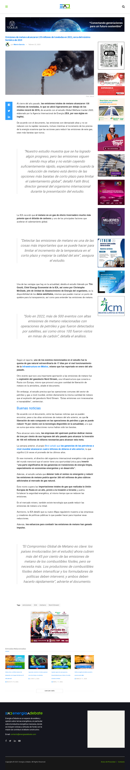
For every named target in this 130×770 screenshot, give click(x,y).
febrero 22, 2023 (34, 44)
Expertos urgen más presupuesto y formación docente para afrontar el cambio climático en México (61, 675)
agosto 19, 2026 (12, 682)
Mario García (19, 44)
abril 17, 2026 (58, 682)
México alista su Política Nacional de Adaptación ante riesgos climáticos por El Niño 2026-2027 (14, 675)
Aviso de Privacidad (108, 762)
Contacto (121, 762)
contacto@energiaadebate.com (23, 734)
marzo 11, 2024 (81, 679)
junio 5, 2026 (34, 679)
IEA (35, 605)
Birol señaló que (55, 447)
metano (43, 605)
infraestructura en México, (35, 366)
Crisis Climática (14, 667)
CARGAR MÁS (50, 691)
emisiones (27, 605)
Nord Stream (54, 605)
